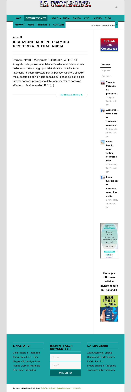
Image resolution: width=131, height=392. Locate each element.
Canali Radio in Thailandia (26, 352)
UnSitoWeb (44, 388)
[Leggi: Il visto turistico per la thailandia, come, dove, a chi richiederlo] (102, 177)
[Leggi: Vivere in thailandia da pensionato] (102, 82)
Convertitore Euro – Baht (25, 356)
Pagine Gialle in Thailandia (26, 365)
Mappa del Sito (61, 388)
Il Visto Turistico (95, 361)
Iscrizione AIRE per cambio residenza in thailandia (41, 43)
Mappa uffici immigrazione (26, 361)
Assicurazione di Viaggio (99, 352)
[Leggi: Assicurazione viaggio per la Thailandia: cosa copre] (102, 110)
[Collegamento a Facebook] (116, 7)
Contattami (52, 388)
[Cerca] (116, 24)
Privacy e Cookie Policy (73, 388)
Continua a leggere (72, 94)
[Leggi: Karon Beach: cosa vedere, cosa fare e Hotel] (102, 142)
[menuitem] (18, 18)
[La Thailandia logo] (65, 7)
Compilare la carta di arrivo (101, 356)
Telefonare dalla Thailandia (101, 369)
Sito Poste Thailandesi (24, 369)
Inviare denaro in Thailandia (101, 365)
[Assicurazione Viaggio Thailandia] (109, 241)
